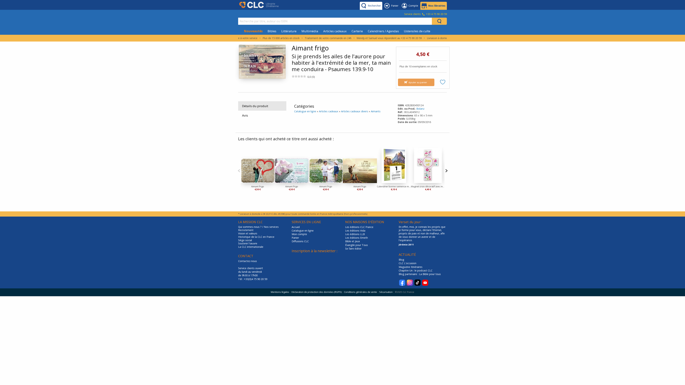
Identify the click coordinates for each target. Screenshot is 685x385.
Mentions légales (280, 292)
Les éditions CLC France (359, 227)
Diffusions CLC (300, 241)
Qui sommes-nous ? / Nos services (258, 227)
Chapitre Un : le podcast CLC (415, 270)
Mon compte (299, 234)
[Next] (446, 170)
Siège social (245, 240)
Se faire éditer (353, 248)
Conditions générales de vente (360, 292)
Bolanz (420, 108)
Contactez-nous (247, 261)
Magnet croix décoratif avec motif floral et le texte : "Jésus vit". (428, 186)
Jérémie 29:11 (406, 244)
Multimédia (309, 31)
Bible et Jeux (352, 241)
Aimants (375, 111)
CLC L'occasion (407, 263)
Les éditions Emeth (356, 237)
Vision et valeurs (247, 233)
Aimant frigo (257, 186)
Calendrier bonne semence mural (394, 186)
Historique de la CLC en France (256, 236)
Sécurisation (386, 292)
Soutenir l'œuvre (247, 243)
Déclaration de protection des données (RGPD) (316, 292)
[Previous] (239, 170)
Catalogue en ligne (305, 111)
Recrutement (245, 230)
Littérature (288, 31)
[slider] (299, 76)
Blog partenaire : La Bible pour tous (420, 274)
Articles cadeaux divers (354, 111)
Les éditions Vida (355, 230)
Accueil (296, 227)
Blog (401, 259)
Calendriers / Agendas (383, 31)
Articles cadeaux (335, 31)
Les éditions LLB (355, 234)
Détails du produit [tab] (255, 106)
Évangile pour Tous (356, 245)
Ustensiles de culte (417, 31)
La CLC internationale (250, 246)
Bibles (272, 31)
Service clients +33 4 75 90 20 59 (425, 14)
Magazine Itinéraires (410, 267)
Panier (295, 237)
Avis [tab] (245, 115)
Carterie (357, 31)
